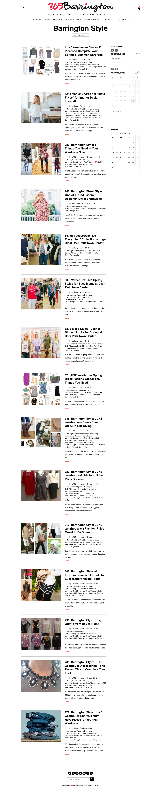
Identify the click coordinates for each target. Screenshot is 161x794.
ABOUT (108, 19)
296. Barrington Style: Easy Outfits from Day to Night (83, 622)
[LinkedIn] (80, 773)
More (67, 83)
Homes (90, 113)
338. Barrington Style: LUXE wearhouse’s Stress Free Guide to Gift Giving (83, 422)
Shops (99, 66)
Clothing (83, 250)
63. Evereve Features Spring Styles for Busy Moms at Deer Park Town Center (85, 283)
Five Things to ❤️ (90, 162)
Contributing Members (78, 64)
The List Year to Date (91, 498)
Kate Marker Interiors (90, 115)
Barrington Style (73, 109)
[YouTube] (84, 773)
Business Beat (75, 346)
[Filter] (116, 50)
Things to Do (83, 69)
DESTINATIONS (123, 19)
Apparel (80, 62)
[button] (92, 779)
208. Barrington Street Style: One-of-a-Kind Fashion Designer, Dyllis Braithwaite (84, 195)
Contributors (77, 162)
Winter (85, 447)
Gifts (85, 438)
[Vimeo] (87, 773)
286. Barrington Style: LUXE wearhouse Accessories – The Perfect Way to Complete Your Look (85, 667)
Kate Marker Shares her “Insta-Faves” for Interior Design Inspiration (85, 97)
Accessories (71, 62)
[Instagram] (77, 773)
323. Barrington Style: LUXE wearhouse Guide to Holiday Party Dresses (84, 475)
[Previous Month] (136, 54)
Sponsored (89, 444)
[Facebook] (69, 773)
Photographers (93, 208)
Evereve (74, 299)
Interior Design (74, 115)
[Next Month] (138, 54)
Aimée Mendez (77, 203)
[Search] (112, 50)
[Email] (91, 773)
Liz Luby (75, 59)
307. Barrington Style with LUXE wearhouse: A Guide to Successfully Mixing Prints (84, 575)
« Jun (113, 174)
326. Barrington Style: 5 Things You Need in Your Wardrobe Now (81, 148)
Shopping (92, 66)
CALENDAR (36, 19)
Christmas (84, 433)
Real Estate (82, 118)
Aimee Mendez (72, 206)
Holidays (92, 438)
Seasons (77, 442)
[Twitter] (73, 773)
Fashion (91, 64)
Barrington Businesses (85, 344)
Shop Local (86, 442)
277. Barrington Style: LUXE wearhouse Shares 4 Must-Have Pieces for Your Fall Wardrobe (83, 717)
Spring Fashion (90, 301)
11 (117, 152)
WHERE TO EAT (72, 19)
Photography (105, 208)
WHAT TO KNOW (92, 19)
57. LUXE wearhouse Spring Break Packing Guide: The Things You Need (83, 379)
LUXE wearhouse (80, 35)
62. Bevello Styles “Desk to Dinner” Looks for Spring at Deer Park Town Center (83, 332)
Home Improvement (79, 113)
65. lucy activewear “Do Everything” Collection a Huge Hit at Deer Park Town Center (85, 239)
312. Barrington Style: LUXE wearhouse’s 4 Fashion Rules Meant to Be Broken (84, 528)
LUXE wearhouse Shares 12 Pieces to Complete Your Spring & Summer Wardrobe (84, 51)
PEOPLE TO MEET (52, 19)
